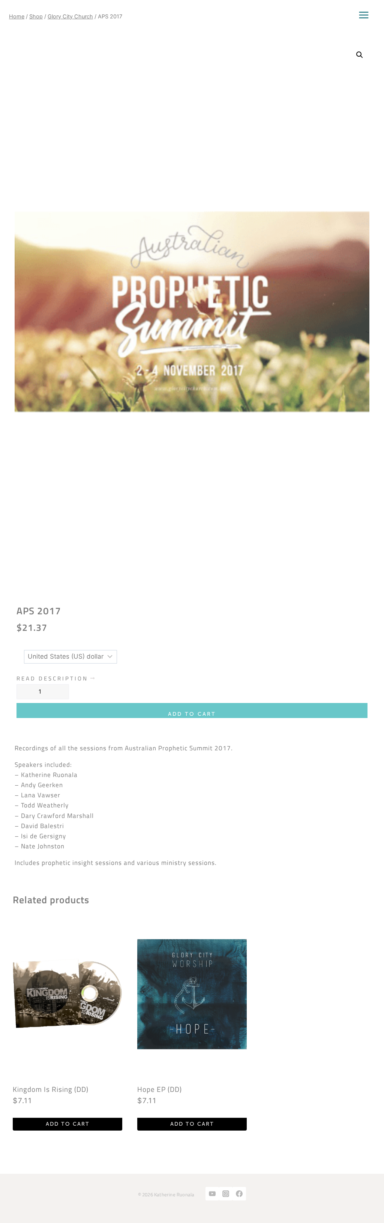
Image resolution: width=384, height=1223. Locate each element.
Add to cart (192, 714)
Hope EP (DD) (159, 1089)
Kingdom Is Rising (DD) (50, 1089)
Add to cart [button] (68, 1124)
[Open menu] (363, 15)
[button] (359, 55)
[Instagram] (225, 1193)
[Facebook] (239, 1193)
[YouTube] (212, 1193)
